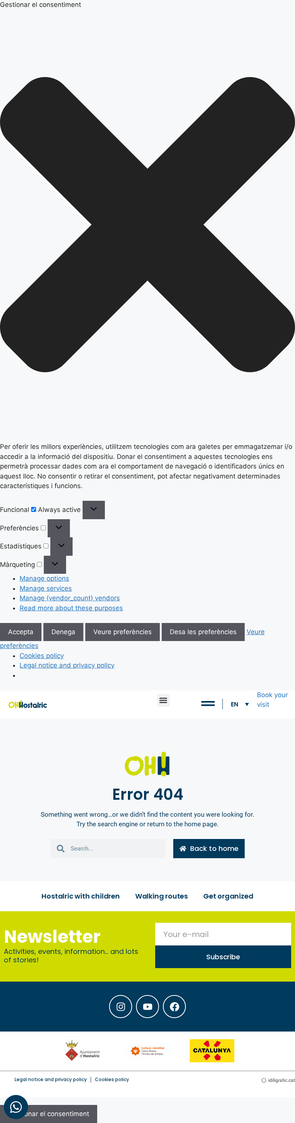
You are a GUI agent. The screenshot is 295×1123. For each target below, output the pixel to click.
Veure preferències (122, 632)
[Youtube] (147, 1006)
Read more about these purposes (71, 608)
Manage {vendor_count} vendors (70, 598)
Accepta (20, 632)
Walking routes (161, 896)
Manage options (44, 578)
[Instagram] (120, 1006)
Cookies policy (42, 656)
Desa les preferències (203, 632)
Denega (63, 632)
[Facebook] (174, 1006)
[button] (147, 226)
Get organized (228, 896)
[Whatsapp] (16, 1107)
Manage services (46, 588)
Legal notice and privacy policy (67, 665)
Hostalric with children (80, 896)
